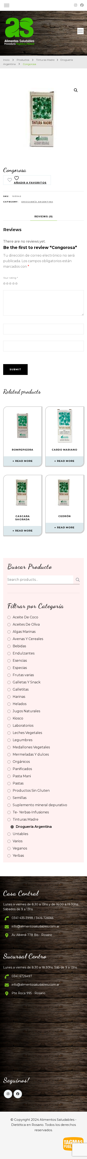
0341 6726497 (22, 976)
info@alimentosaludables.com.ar (35, 926)
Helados (19, 704)
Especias (20, 668)
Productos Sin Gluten (31, 791)
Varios (17, 841)
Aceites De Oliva (26, 624)
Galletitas (21, 689)
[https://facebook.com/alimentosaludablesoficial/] (18, 1094)
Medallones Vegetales (31, 747)
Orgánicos (21, 762)
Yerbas (18, 856)
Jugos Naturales (26, 711)
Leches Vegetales (27, 733)
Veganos (20, 848)
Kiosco (18, 718)
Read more (24, 460)
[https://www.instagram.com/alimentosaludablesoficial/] (8, 1094)
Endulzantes (23, 653)
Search (76, 579)
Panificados (22, 769)
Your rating (10, 277)
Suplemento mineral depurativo (40, 805)
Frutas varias (23, 675)
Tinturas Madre (25, 819)
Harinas (19, 697)
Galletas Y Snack (27, 682)
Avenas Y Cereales (28, 639)
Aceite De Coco (25, 617)
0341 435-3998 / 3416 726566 (32, 918)
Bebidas (19, 646)
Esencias (20, 661)
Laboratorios (23, 726)
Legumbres (22, 740)
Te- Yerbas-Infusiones (31, 812)
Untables (20, 834)
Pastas (18, 783)
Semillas (19, 798)
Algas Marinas (24, 632)
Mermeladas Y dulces (31, 754)
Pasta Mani (22, 776)
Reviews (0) (43, 216)
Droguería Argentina (37, 202)
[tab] (43, 216)
